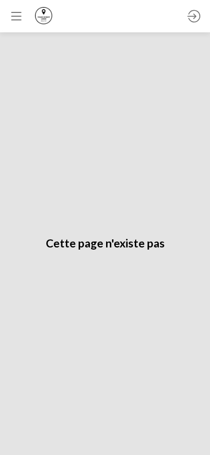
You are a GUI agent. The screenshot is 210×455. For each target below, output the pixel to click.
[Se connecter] (194, 16)
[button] (16, 16)
